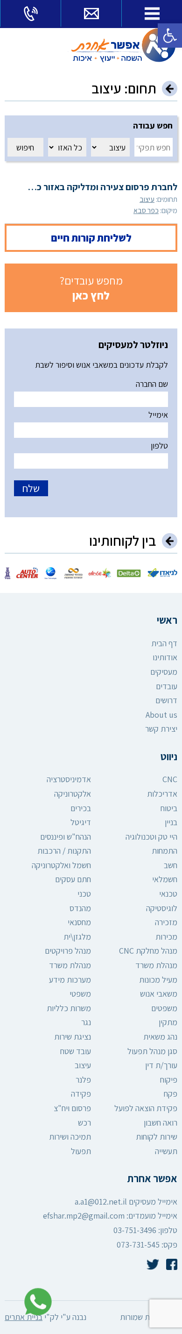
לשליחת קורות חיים (91, 237)
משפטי (80, 993)
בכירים (80, 808)
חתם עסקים (73, 879)
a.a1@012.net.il (101, 1201)
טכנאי (168, 893)
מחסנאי (79, 922)
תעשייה (166, 1151)
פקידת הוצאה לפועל (145, 1108)
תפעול (81, 1151)
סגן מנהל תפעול (152, 1051)
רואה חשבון (160, 1122)
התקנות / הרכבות (64, 850)
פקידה (81, 1093)
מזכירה (166, 922)
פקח (170, 1093)
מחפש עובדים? (91, 288)
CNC (169, 779)
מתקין (168, 1022)
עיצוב (147, 199)
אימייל (158, 414)
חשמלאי (164, 879)
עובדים (166, 686)
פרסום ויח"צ (72, 1108)
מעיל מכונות (158, 979)
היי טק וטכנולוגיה (151, 836)
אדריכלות (162, 793)
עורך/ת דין (161, 1065)
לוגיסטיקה (161, 908)
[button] (170, 35)
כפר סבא (146, 210)
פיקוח (168, 1079)
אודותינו (165, 657)
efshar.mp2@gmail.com (84, 1215)
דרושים (166, 700)
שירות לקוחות (156, 1136)
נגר (86, 1022)
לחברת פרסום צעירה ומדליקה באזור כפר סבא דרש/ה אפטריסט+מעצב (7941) (91, 187)
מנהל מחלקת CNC (148, 950)
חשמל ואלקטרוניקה (61, 865)
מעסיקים (163, 671)
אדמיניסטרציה (69, 779)
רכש (84, 1122)
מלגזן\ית (77, 936)
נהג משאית (160, 1036)
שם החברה (152, 383)
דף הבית (164, 643)
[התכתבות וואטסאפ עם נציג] (35, 1302)
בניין (171, 822)
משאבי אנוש (158, 993)
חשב (170, 865)
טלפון (159, 445)
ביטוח (169, 808)
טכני (84, 893)
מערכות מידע (70, 979)
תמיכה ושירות (70, 1136)
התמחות (164, 850)
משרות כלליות (69, 1008)
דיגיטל (80, 822)
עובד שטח (75, 1051)
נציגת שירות (72, 1036)
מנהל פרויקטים (68, 950)
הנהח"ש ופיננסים (65, 836)
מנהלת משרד (156, 965)
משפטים (164, 1008)
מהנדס (80, 908)
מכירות (166, 936)
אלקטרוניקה (72, 793)
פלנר (83, 1079)
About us (161, 714)
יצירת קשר (161, 728)
